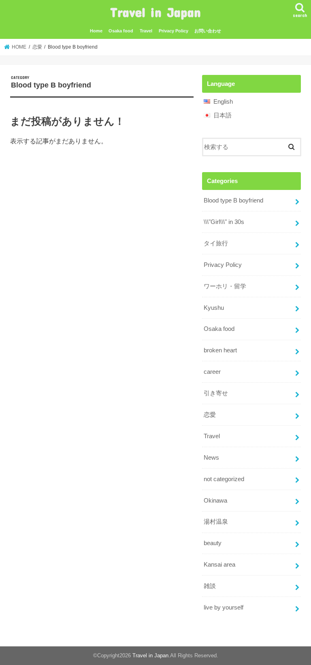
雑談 (210, 586)
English (223, 101)
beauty (213, 543)
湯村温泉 (216, 521)
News (211, 457)
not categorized (224, 479)
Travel (146, 30)
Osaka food (121, 30)
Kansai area (219, 564)
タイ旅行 (216, 243)
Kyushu (214, 308)
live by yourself (223, 607)
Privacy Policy (173, 30)
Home (96, 30)
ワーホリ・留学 (225, 286)
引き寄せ (216, 393)
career (212, 372)
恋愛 (210, 414)
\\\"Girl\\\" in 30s (224, 222)
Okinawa (215, 500)
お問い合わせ (207, 30)
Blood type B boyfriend (233, 200)
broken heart (220, 350)
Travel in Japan (155, 12)
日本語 (222, 115)
